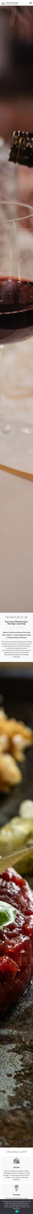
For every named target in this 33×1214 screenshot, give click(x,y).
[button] (30, 2)
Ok (17, 1211)
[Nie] (30, 1206)
